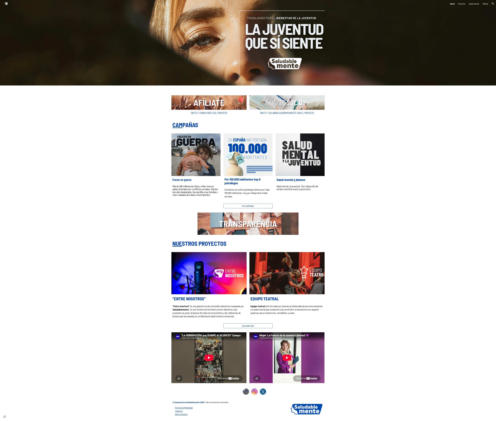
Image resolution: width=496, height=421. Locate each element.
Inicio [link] (452, 3)
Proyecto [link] (461, 3)
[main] (208, 113)
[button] (493, 4)
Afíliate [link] (485, 3)
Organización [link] (474, 3)
